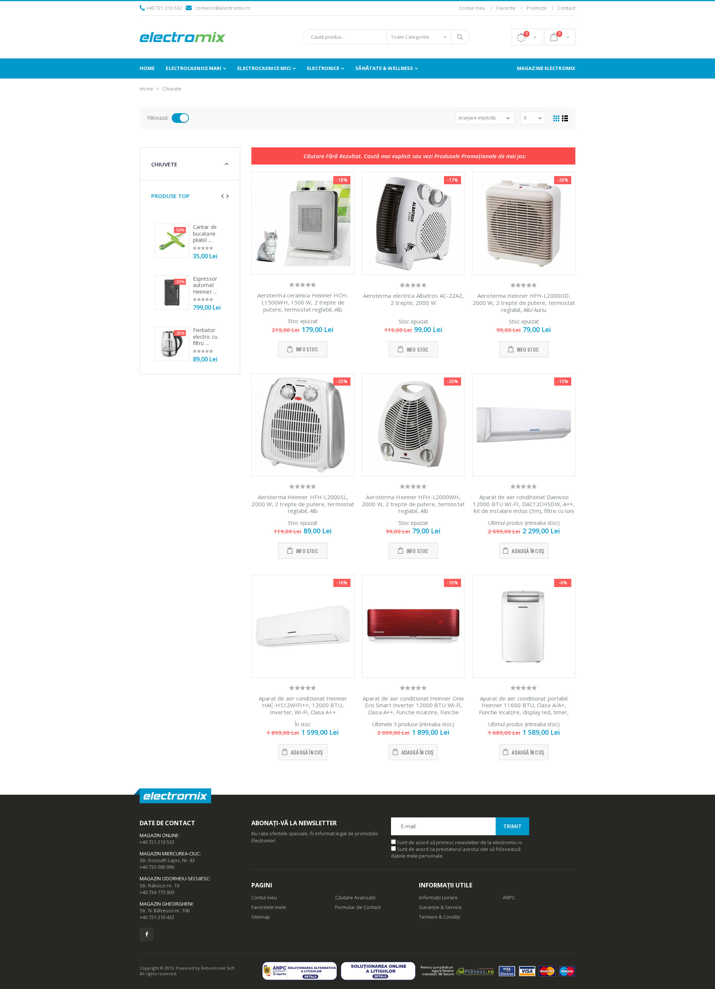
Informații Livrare (438, 897)
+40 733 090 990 (157, 867)
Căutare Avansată (355, 897)
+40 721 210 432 (157, 917)
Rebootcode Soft (218, 968)
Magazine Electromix (546, 68)
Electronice (323, 68)
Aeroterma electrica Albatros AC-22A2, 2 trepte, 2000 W (413, 299)
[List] (565, 118)
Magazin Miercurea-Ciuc (170, 853)
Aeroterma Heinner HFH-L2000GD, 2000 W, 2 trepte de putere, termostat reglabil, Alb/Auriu (524, 302)
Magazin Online (159, 835)
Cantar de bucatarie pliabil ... (205, 233)
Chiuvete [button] (164, 164)
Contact (566, 7)
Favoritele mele (268, 907)
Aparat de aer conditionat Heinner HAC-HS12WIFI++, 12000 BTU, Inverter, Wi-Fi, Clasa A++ (303, 705)
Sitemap (260, 916)
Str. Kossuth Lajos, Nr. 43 (167, 860)
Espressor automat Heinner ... (205, 285)
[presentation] (222, 196)
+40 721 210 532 (164, 7)
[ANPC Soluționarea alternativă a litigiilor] (301, 971)
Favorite (505, 7)
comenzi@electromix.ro (223, 7)
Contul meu (472, 7)
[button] (527, 37)
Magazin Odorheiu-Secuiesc (174, 878)
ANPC (509, 897)
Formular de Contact (358, 907)
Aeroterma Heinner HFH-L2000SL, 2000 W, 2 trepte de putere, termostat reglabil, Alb (302, 504)
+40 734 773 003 (157, 892)
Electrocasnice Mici (264, 68)
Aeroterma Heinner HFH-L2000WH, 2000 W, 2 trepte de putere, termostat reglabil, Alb (413, 504)
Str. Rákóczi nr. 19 (159, 885)
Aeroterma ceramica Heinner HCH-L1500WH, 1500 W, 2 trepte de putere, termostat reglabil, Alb (303, 302)
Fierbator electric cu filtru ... (205, 336)
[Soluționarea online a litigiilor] (380, 971)
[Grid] (556, 118)
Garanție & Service (440, 907)
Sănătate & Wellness (384, 68)
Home (147, 68)
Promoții (536, 7)
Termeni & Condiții (439, 916)
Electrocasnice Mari (193, 68)
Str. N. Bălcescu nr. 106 (165, 910)
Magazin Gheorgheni (166, 903)
